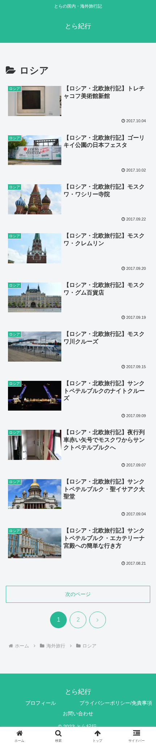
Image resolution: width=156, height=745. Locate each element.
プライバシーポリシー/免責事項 (115, 703)
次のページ (78, 594)
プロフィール (40, 703)
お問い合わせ (78, 713)
